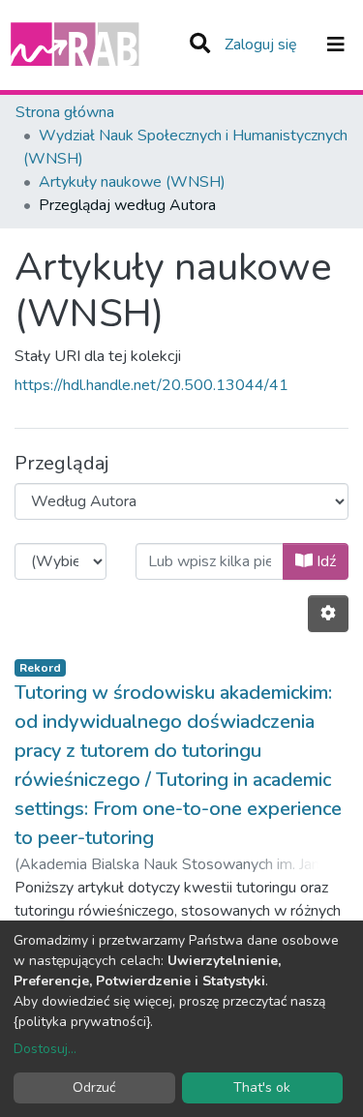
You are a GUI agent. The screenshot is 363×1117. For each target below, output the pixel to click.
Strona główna (64, 112)
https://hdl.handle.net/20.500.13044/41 (151, 385)
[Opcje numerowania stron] (328, 613)
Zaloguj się (263, 44)
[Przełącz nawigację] (336, 44)
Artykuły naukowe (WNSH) (132, 182)
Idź (324, 561)
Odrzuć (94, 1087)
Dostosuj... (45, 1049)
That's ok (261, 1087)
